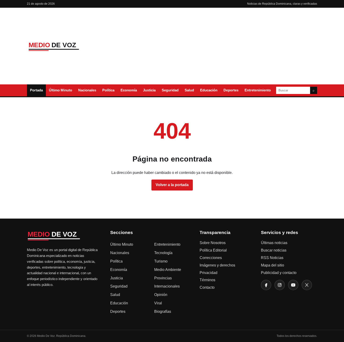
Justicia (149, 90)
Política (108, 90)
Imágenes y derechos (217, 265)
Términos (207, 280)
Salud (189, 90)
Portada (36, 90)
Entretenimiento (258, 90)
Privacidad (208, 273)
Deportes (230, 90)
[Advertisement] (210, 46)
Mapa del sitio (272, 265)
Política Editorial (213, 250)
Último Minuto (60, 90)
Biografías (162, 311)
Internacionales (167, 286)
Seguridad (170, 90)
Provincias (163, 278)
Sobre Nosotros (213, 243)
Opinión (160, 295)
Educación (208, 90)
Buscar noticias (273, 250)
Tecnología (163, 253)
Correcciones (211, 258)
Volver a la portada (172, 185)
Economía (129, 90)
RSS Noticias (272, 258)
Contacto (207, 287)
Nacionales (87, 90)
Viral (158, 303)
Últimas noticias (274, 243)
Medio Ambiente (167, 270)
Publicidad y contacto (278, 273)
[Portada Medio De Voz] (62, 46)
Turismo (161, 261)
